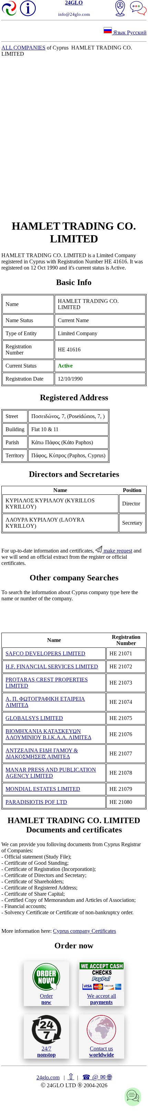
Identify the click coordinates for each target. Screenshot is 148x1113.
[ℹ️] (28, 8)
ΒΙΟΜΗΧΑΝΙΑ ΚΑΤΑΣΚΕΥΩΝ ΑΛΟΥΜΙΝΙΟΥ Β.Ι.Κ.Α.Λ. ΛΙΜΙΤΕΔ (48, 734)
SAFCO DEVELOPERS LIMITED (45, 653)
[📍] (120, 9)
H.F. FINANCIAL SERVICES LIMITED (52, 666)
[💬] (138, 9)
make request (117, 551)
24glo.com (48, 1077)
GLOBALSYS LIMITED (34, 718)
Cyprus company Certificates (84, 931)
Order (46, 999)
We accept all (101, 999)
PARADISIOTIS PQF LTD (36, 802)
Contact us (101, 1052)
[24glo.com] (9, 9)
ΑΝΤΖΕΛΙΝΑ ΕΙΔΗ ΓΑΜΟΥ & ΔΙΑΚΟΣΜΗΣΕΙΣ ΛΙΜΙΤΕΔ (42, 754)
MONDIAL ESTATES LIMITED (43, 789)
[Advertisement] (74, 138)
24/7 (46, 1052)
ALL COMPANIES (23, 48)
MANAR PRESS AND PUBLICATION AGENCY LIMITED (51, 773)
